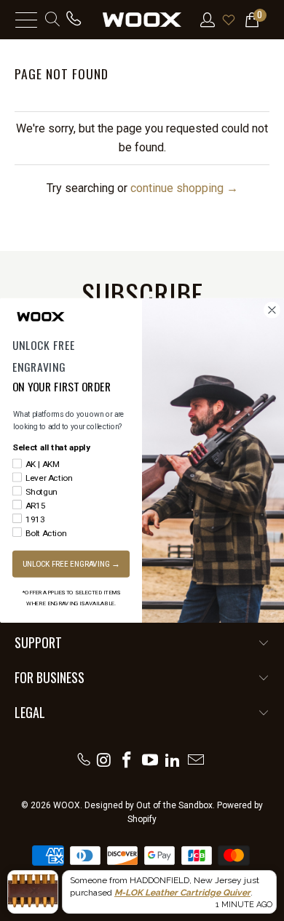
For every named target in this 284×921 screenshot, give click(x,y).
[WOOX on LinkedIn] (173, 759)
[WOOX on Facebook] (127, 759)
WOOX (66, 805)
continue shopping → (184, 188)
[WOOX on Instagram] (104, 759)
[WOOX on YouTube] (150, 759)
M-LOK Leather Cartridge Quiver (182, 893)
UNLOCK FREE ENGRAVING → (71, 564)
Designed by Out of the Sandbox (148, 805)
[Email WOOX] (197, 759)
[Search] (51, 19)
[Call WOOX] (84, 759)
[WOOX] (142, 19)
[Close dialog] (272, 310)
